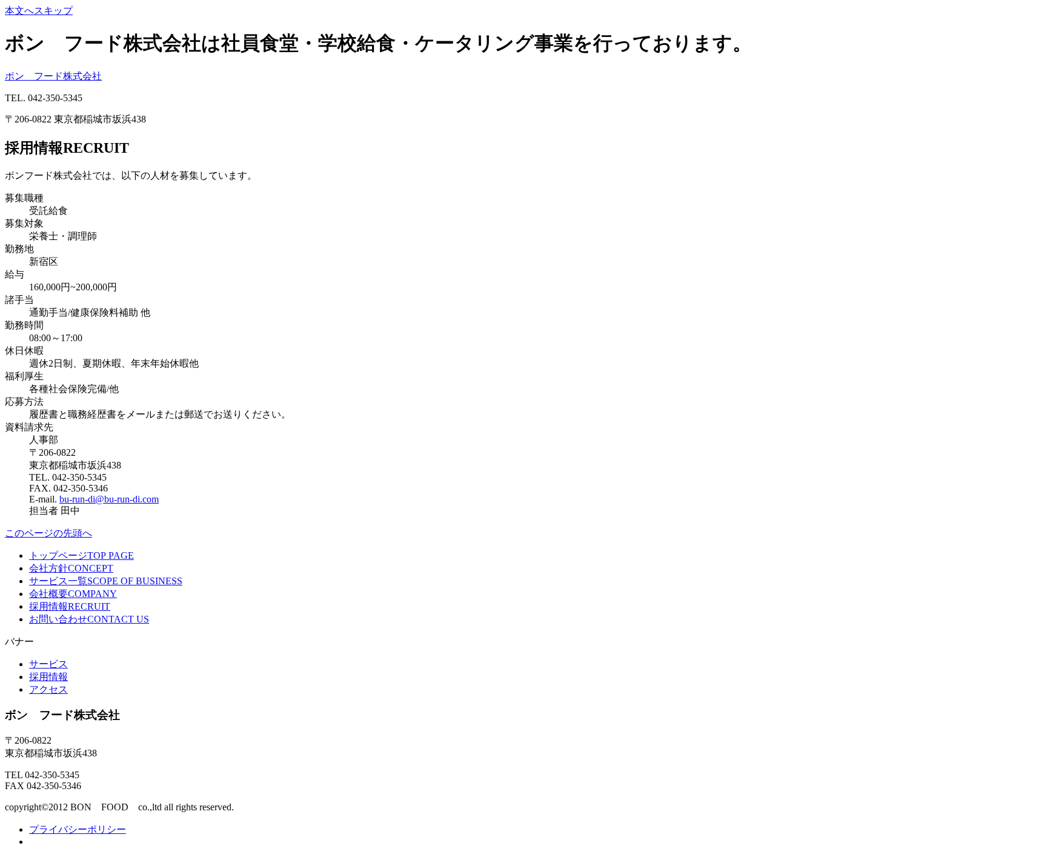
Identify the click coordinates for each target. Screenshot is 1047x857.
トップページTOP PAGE (81, 555)
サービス (48, 664)
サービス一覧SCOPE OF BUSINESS (105, 581)
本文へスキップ (39, 10)
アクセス (48, 689)
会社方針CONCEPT (71, 568)
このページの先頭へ (48, 533)
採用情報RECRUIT (69, 606)
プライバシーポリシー (77, 829)
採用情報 (48, 677)
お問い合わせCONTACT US (89, 619)
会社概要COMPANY (73, 594)
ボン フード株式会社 (53, 76)
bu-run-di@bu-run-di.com (109, 499)
